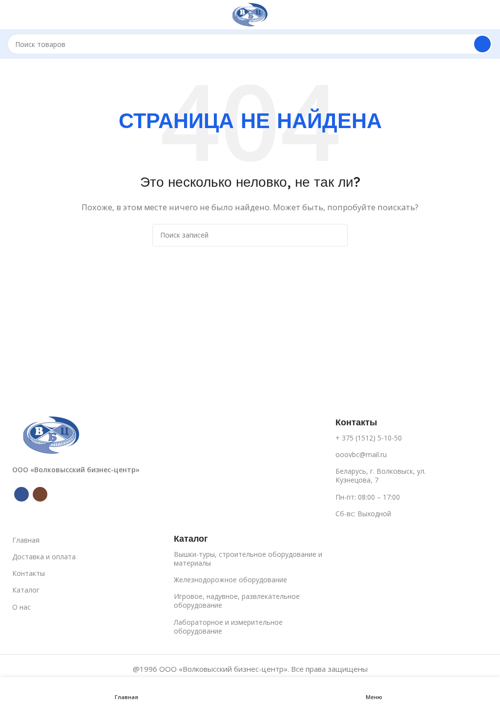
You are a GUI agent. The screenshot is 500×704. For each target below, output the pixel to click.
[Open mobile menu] (11, 14)
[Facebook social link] (21, 494)
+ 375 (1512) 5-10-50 (368, 437)
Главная (26, 540)
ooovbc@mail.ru (361, 454)
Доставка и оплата (44, 556)
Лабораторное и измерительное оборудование (228, 626)
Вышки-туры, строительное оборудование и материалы (248, 559)
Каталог (26, 589)
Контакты (28, 573)
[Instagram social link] (40, 494)
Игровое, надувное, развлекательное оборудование (237, 601)
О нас (21, 607)
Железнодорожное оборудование (230, 579)
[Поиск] (482, 44)
